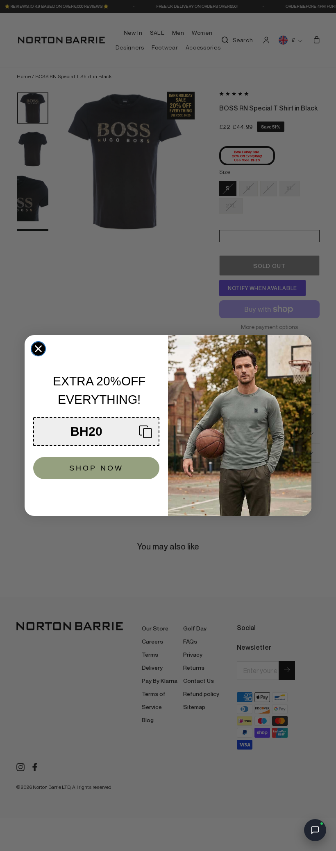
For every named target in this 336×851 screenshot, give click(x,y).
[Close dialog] (38, 349)
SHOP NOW (96, 468)
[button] (96, 431)
